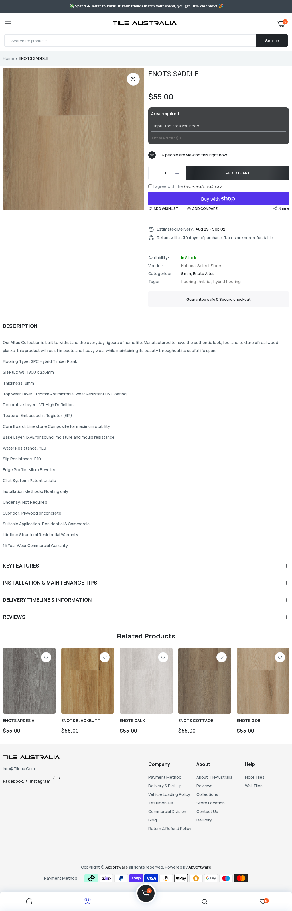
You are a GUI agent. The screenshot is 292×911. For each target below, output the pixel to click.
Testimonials (160, 803)
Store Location (210, 803)
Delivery (204, 820)
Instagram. (41, 781)
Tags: (153, 281)
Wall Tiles (254, 785)
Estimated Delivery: (175, 229)
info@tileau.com (19, 768)
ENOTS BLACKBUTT (80, 720)
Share (283, 208)
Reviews (204, 785)
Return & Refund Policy (169, 828)
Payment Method (164, 777)
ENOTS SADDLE (173, 73)
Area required (165, 113)
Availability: (158, 257)
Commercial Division (167, 811)
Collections (207, 794)
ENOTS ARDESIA (18, 720)
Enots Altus (204, 273)
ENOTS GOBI (249, 720)
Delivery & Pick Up (165, 785)
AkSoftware (117, 867)
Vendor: (155, 265)
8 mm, (187, 273)
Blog (152, 820)
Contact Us (207, 811)
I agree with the (187, 186)
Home (8, 58)
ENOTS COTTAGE (195, 720)
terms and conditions (203, 186)
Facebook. (13, 781)
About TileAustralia (214, 777)
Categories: (159, 273)
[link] (46, 657)
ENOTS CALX (132, 720)
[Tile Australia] (145, 23)
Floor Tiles (255, 777)
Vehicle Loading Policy (169, 794)
